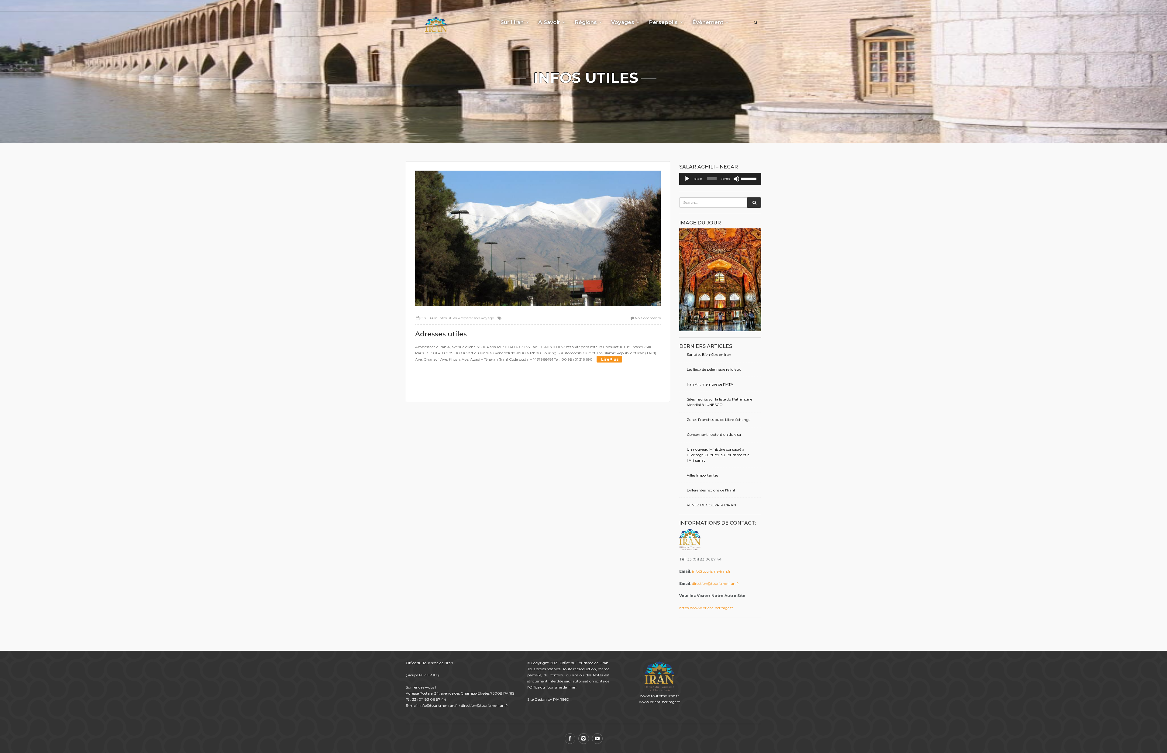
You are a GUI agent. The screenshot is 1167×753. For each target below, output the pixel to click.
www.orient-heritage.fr (659, 701)
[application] (720, 179)
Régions (586, 22)
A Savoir (549, 22)
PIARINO (561, 699)
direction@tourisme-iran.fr (715, 583)
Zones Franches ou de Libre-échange (718, 419)
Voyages (622, 22)
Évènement (707, 22)
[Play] (687, 179)
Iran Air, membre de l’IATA (710, 384)
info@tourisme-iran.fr (711, 571)
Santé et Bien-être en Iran (709, 354)
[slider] (749, 178)
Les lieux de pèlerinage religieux (714, 369)
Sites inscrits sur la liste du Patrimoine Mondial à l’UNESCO (719, 402)
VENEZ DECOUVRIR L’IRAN (711, 505)
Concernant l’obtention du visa (714, 434)
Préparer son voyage (476, 318)
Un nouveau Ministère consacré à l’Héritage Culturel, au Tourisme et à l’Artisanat (718, 455)
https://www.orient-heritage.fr (706, 608)
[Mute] (736, 179)
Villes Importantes (702, 475)
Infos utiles (448, 318)
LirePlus (609, 359)
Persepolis (663, 22)
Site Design (537, 699)
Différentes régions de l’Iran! (711, 490)
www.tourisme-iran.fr (659, 695)
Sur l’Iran (512, 22)
